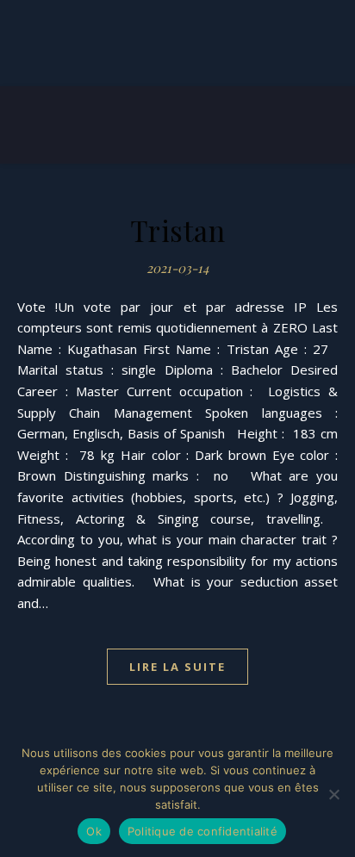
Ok (94, 831)
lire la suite (177, 666)
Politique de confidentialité (202, 831)
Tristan (178, 230)
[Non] (333, 794)
